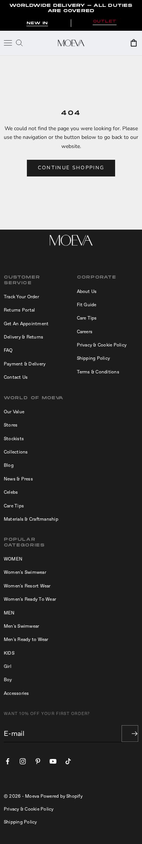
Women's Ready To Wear (30, 599)
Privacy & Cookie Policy (102, 345)
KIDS (9, 653)
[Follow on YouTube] (53, 761)
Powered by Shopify (62, 796)
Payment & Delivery (24, 364)
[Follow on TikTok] (68, 761)
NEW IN (37, 23)
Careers (85, 331)
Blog (9, 465)
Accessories (16, 693)
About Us (87, 291)
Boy (8, 679)
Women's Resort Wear (27, 586)
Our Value (14, 411)
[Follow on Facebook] (7, 761)
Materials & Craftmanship (31, 519)
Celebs (11, 492)
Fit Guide (87, 304)
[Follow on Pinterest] (38, 761)
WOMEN (13, 559)
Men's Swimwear (21, 626)
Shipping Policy (93, 358)
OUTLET (105, 21)
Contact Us (16, 377)
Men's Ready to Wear (26, 639)
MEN (9, 613)
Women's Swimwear (25, 572)
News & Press (18, 479)
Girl (7, 666)
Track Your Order (21, 296)
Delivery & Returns (23, 337)
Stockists (14, 438)
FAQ (8, 350)
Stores (10, 425)
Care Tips (87, 318)
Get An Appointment (26, 323)
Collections (16, 452)
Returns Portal (19, 310)
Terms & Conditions (98, 372)
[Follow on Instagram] (23, 761)
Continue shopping (71, 167)
